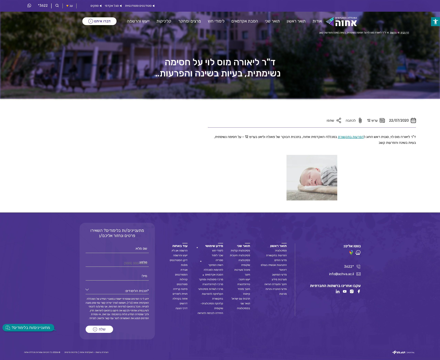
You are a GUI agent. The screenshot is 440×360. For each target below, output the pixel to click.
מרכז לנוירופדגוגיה (212, 284)
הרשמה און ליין (180, 250)
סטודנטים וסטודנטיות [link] (138, 6)
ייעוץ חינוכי (244, 279)
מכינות (283, 293)
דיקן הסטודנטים (179, 260)
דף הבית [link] (404, 32)
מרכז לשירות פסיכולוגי (210, 289)
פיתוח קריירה (180, 289)
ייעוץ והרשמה (180, 255)
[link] (435, 21)
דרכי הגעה (181, 308)
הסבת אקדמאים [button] (244, 21)
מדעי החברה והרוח (276, 289)
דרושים (184, 303)
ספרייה (219, 260)
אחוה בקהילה (180, 298)
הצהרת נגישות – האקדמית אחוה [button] (94, 352)
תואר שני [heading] (243, 246)
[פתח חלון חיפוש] (57, 5)
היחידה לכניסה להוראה (210, 313)
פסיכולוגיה (281, 250)
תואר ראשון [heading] (278, 246)
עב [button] (71, 6)
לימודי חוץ (217, 250)
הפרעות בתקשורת (276, 255)
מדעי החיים (280, 260)
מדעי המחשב (279, 274)
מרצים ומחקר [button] (189, 21)
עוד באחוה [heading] (180, 246)
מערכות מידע (279, 279)
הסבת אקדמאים (214, 274)
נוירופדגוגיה (243, 284)
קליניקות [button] (163, 21)
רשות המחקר (215, 265)
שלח (102, 329)
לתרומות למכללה (213, 269)
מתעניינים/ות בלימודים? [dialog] (31, 327)
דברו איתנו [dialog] (102, 21)
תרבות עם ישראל (241, 298)
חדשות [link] (393, 32)
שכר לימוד (217, 255)
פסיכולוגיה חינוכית (240, 255)
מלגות (184, 265)
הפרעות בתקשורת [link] (351, 137)
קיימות (246, 293)
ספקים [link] (95, 6)
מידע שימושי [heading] (214, 246)
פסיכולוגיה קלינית (240, 250)
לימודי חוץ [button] (216, 21)
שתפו (330, 120)
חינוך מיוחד (244, 289)
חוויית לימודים (180, 293)
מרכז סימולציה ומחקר (211, 279)
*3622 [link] (43, 5)
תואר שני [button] (272, 21)
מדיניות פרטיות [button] (71, 352)
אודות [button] (317, 21)
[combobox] (117, 291)
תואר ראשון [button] (296, 21)
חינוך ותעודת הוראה (275, 284)
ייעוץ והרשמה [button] (138, 21)
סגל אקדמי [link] (112, 6)
